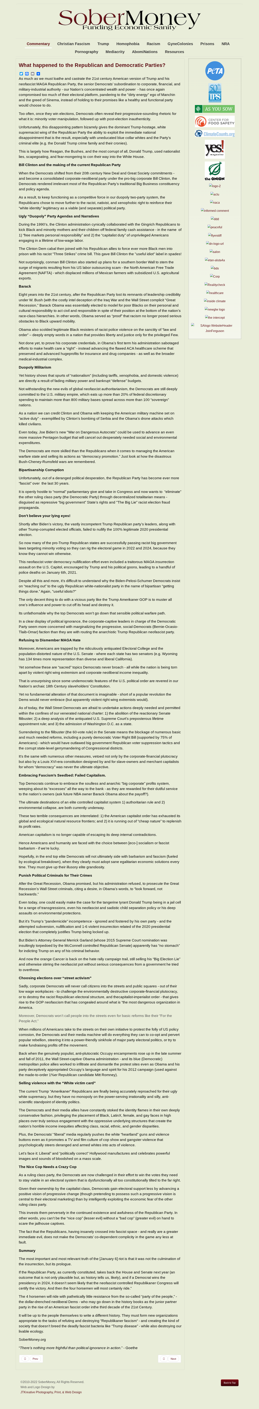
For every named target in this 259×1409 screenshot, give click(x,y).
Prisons (207, 44)
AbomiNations (145, 52)
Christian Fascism (73, 44)
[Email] (32, 73)
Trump (103, 44)
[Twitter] (21, 73)
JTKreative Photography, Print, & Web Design (51, 1392)
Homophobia (127, 44)
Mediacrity (115, 52)
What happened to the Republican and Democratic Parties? (92, 65)
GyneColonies (180, 44)
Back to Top (230, 1383)
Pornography (86, 52)
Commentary (38, 44)
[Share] (38, 73)
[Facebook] (26, 73)
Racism (153, 44)
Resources (174, 52)
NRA (226, 44)
